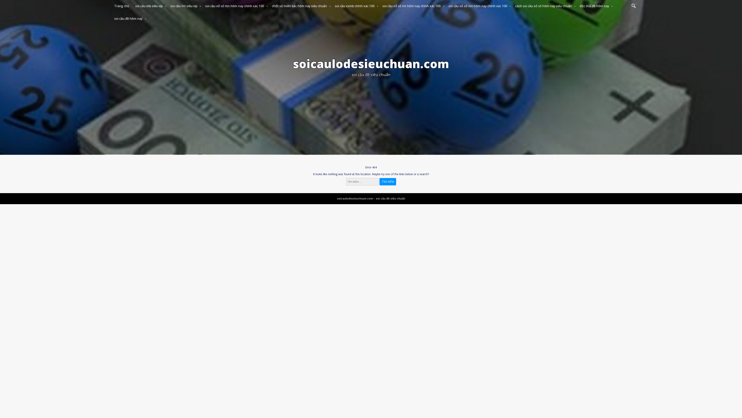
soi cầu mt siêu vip (183, 6)
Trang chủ (121, 6)
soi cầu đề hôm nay (128, 18)
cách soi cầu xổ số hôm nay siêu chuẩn (543, 6)
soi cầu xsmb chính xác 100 (354, 6)
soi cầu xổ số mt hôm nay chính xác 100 (411, 6)
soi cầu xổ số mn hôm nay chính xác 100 (234, 6)
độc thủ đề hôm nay (594, 6)
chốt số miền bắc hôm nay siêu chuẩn (299, 6)
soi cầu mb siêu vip (149, 6)
